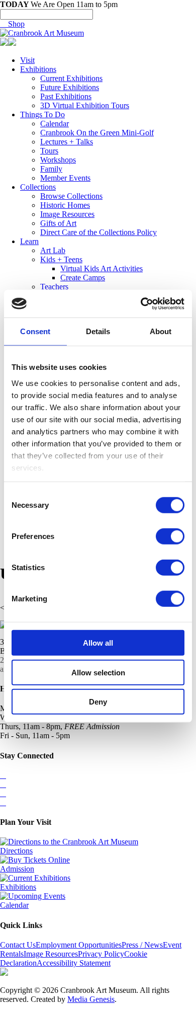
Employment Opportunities (79, 945)
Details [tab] (98, 331)
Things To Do (42, 114)
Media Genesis (91, 999)
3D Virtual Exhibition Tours (84, 105)
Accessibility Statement (74, 963)
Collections (38, 187)
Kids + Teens (61, 259)
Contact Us (18, 945)
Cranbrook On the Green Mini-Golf (97, 132)
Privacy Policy (101, 954)
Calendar (54, 123)
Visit (27, 60)
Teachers (54, 286)
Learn (29, 241)
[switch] (170, 536)
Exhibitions (38, 69)
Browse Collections (71, 196)
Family (51, 169)
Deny (98, 701)
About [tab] (161, 331)
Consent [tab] (35, 331)
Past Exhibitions (65, 96)
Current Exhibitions (71, 78)
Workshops (58, 159)
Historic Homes (65, 205)
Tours (49, 150)
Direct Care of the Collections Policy (98, 232)
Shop (12, 24)
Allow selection (98, 672)
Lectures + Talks (66, 141)
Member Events (65, 178)
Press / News (142, 945)
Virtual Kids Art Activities (101, 268)
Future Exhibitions (69, 87)
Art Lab (52, 250)
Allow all (98, 643)
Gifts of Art (58, 223)
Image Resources (67, 214)
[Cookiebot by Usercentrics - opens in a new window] (140, 303)
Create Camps (82, 277)
